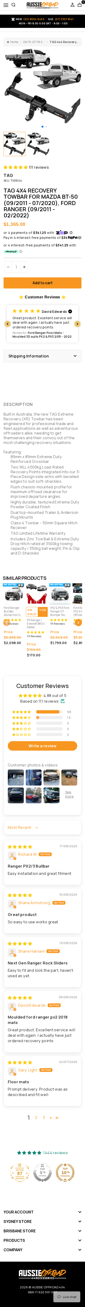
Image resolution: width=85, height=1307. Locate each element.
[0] (79, 5)
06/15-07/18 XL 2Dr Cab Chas (34, 42)
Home (14, 42)
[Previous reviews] (7, 324)
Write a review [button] (43, 745)
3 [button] (44, 1117)
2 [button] (36, 1117)
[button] (42, 127)
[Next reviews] (77, 324)
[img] (20, 846)
